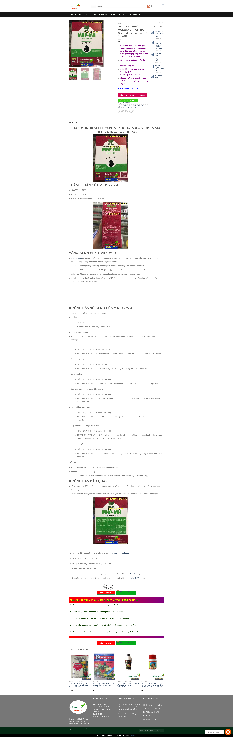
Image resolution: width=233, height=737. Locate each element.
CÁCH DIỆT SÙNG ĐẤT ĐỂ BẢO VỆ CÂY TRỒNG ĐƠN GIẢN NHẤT (159, 45)
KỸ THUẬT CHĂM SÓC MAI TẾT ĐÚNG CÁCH (159, 68)
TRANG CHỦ (73, 14)
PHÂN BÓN (112, 14)
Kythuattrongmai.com (119, 553)
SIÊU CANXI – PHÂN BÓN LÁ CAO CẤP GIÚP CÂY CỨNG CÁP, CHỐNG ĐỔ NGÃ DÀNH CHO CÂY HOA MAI (152, 685)
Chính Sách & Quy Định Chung (153, 705)
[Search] (148, 6)
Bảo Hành (146, 715)
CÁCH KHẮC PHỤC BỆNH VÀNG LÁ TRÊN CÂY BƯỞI (158, 57)
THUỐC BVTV (122, 14)
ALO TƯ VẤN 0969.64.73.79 (127, 591)
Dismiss (133, 735)
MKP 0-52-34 (132, 106)
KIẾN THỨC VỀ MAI (84, 14)
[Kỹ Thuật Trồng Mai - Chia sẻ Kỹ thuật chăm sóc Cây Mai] (78, 6)
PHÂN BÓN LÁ (127, 103)
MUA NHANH (106, 592)
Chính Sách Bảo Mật (150, 719)
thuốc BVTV (135, 578)
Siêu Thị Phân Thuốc (85, 729)
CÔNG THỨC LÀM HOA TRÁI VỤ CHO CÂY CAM (159, 34)
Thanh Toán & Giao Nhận (151, 708)
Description (73, 122)
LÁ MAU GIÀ (124, 106)
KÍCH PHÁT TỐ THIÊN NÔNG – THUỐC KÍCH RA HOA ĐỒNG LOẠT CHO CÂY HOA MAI (79, 685)
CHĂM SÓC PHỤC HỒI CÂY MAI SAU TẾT (159, 77)
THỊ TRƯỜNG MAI (134, 14)
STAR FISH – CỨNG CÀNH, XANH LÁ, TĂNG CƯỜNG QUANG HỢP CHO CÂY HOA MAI (128, 685)
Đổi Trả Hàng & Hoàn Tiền (151, 712)
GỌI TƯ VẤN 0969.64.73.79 (128, 100)
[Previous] (72, 43)
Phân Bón (133, 574)
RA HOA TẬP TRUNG (131, 107)
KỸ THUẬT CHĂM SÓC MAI (99, 14)
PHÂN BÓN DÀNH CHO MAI (132, 22)
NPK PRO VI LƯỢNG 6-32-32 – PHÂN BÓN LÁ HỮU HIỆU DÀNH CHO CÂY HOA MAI (104, 685)
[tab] (73, 122)
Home (120, 22)
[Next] (112, 43)
